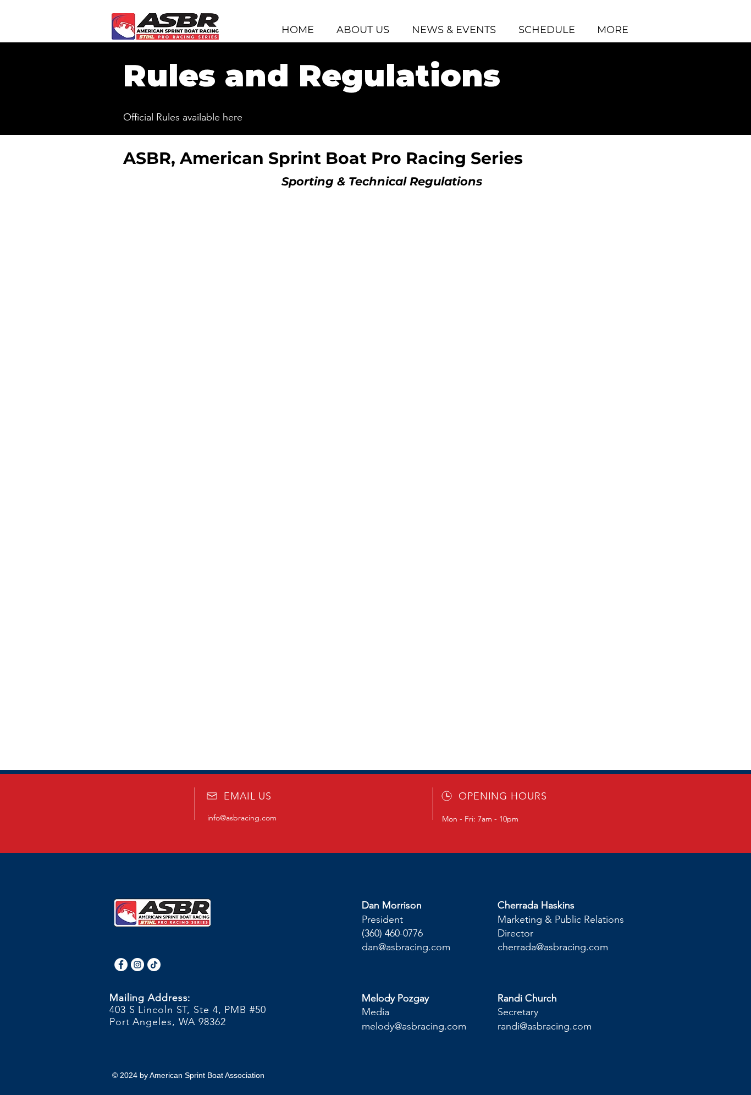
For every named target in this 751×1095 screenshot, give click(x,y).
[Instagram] (137, 964)
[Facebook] (121, 964)
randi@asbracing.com (545, 1026)
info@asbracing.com (242, 818)
